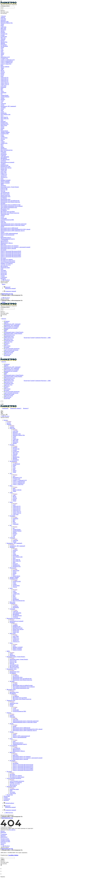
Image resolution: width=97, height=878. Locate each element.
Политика (3, 842)
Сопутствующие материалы (17, 781)
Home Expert (16, 570)
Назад (9, 421)
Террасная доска (14, 703)
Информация (4, 837)
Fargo (14, 591)
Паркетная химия (14, 789)
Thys (14, 476)
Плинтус (12, 715)
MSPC (11, 654)
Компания (3, 832)
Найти (2, 859)
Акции (2, 844)
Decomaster (15, 763)
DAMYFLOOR (17, 581)
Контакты (3, 835)
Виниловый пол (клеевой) (16, 621)
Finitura (14, 734)
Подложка (12, 774)
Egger (14, 505)
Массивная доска (14, 692)
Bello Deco (15, 755)
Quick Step (15, 431)
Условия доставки (5, 840)
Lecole (14, 708)
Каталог (9, 422)
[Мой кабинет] (1, 403)
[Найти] (2, 9)
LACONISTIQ (16, 748)
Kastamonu (15, 518)
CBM (14, 495)
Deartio (14, 726)
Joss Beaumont (16, 463)
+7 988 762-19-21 (5, 280)
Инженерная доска (14, 671)
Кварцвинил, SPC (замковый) (17, 546)
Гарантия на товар (5, 841)
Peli (14, 528)
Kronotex (15, 447)
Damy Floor (16, 636)
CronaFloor (15, 606)
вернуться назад (5, 829)
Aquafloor (15, 550)
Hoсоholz (15, 684)
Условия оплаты (5, 838)
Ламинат (12, 427)
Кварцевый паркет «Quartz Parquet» (19, 659)
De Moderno (16, 675)
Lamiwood (15, 540)
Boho (14, 488)
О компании (4, 834)
